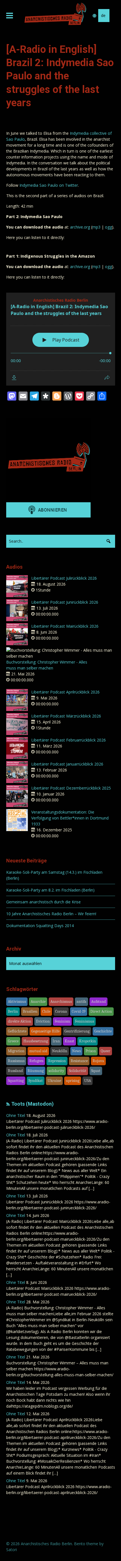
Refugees (36, 1060)
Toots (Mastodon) (32, 1104)
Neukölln (59, 1051)
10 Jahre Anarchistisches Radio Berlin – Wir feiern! (51, 913)
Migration (16, 1051)
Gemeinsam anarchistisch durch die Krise (43, 902)
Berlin (13, 1011)
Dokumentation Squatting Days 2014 (40, 925)
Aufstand (98, 1001)
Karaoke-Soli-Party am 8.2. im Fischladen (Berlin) (50, 890)
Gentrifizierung (76, 1031)
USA (87, 1080)
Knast (69, 1041)
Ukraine (54, 1080)
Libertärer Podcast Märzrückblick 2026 (66, 716)
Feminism (62, 1021)
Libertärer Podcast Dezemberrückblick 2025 (71, 788)
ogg (108, 227)
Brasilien (30, 1011)
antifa (81, 1001)
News (76, 1051)
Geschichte (103, 1031)
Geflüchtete (17, 1031)
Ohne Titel (15, 1115)
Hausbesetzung (35, 1041)
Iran (56, 1041)
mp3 (96, 227)
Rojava (98, 1060)
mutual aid (38, 1051)
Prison (91, 1051)
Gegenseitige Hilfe (45, 1031)
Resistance (79, 1060)
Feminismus (84, 1021)
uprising (72, 1080)
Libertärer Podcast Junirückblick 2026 (64, 602)
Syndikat (35, 1080)
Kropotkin (87, 1041)
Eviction (43, 1021)
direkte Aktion (19, 1021)
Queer (105, 1051)
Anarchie (38, 1001)
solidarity (56, 1070)
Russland (15, 1070)
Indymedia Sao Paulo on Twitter (48, 185)
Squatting (16, 1080)
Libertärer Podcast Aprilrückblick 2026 (65, 692)
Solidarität (77, 1070)
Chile (46, 1011)
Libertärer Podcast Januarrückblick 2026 (67, 764)
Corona (61, 1011)
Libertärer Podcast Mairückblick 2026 (64, 626)
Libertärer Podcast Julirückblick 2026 (64, 578)
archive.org (80, 227)
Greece (13, 1041)
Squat (95, 1070)
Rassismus (16, 1060)
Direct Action (101, 1011)
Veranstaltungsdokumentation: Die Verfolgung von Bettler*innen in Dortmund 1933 (70, 818)
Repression (57, 1060)
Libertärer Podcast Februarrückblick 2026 (68, 740)
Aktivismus (17, 1001)
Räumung (36, 1070)
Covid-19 (79, 1011)
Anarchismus (61, 1001)
